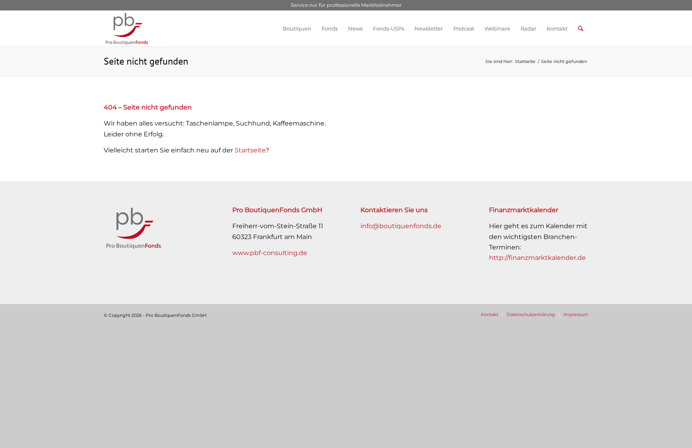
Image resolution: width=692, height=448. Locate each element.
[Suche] (580, 28)
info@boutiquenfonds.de (400, 226)
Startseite (250, 150)
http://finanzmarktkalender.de (537, 258)
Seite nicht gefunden (146, 61)
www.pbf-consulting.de (269, 253)
